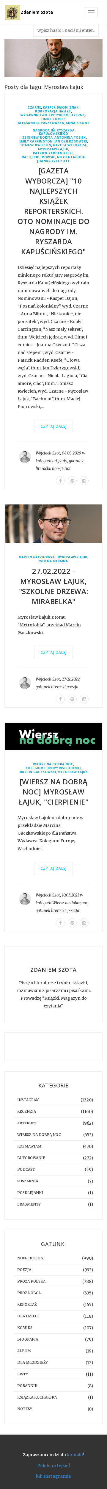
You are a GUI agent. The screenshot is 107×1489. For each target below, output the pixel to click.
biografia (27, 1339)
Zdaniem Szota (37, 12)
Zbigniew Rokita (37, 137)
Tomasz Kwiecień (35, 145)
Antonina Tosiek (70, 137)
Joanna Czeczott (53, 161)
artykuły (59, 460)
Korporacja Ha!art (53, 111)
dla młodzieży (32, 1362)
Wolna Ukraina (53, 561)
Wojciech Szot (48, 453)
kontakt (75, 1454)
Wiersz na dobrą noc (53, 764)
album (24, 1351)
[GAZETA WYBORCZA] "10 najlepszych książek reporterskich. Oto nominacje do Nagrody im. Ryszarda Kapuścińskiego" (53, 211)
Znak (73, 107)
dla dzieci (28, 1316)
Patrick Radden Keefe (53, 153)
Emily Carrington (36, 141)
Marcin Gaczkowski (37, 557)
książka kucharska (37, 1397)
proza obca (29, 1293)
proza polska (31, 1281)
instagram (28, 1100)
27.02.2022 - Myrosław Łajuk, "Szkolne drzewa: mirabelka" (53, 586)
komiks (24, 1327)
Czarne (34, 107)
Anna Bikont (77, 123)
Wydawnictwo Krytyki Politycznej (53, 115)
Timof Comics (53, 119)
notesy (24, 1409)
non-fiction (62, 468)
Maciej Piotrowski (38, 157)
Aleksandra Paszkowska (41, 123)
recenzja (26, 1111)
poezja (72, 686)
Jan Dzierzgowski (70, 141)
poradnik (27, 1385)
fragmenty (29, 1204)
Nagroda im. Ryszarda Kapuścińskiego (53, 132)
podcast (26, 1169)
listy (22, 1374)
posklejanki (30, 1192)
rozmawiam (29, 1146)
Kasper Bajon (55, 107)
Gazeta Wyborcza (69, 145)
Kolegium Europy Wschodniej (53, 768)
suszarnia (27, 1181)
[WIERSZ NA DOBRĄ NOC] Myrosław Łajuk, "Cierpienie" (54, 792)
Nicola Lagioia (71, 157)
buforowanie (31, 1158)
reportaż (27, 1304)
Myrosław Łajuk (53, 149)
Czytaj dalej (53, 426)
